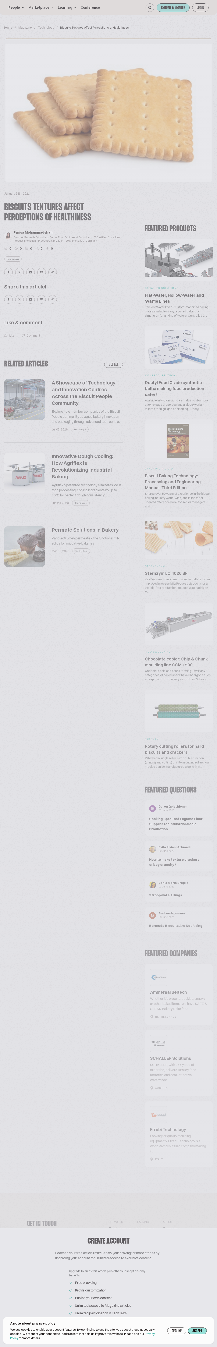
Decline (177, 1331)
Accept (197, 1331)
